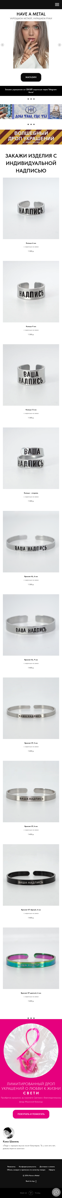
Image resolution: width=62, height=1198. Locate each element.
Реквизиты (11, 1167)
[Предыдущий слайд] (2, 45)
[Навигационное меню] (57, 4)
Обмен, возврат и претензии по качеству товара (26, 1170)
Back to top (30, 1181)
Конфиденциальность (27, 1167)
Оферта (52, 1170)
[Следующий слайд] (59, 45)
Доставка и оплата (47, 1167)
